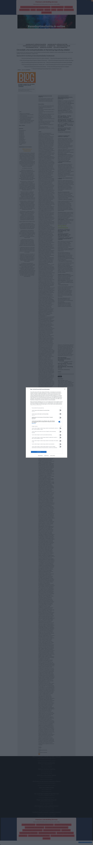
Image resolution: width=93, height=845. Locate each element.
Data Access (46, 455)
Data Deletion (40, 455)
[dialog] (46, 422)
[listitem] (46, 407)
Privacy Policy (52, 455)
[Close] (65, 389)
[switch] (59, 410)
